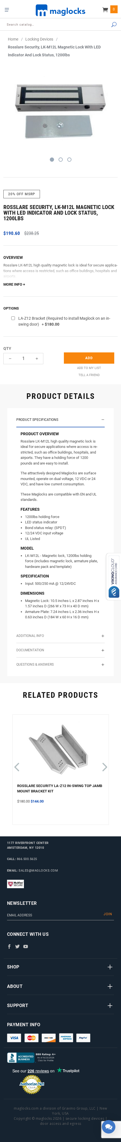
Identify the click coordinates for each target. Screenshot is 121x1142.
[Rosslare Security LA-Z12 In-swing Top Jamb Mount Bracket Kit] (60, 751)
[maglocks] (60, 10)
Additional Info (30, 636)
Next (104, 764)
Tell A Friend (89, 375)
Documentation (30, 650)
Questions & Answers (35, 664)
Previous (17, 764)
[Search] (107, 25)
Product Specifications (37, 420)
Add (89, 358)
